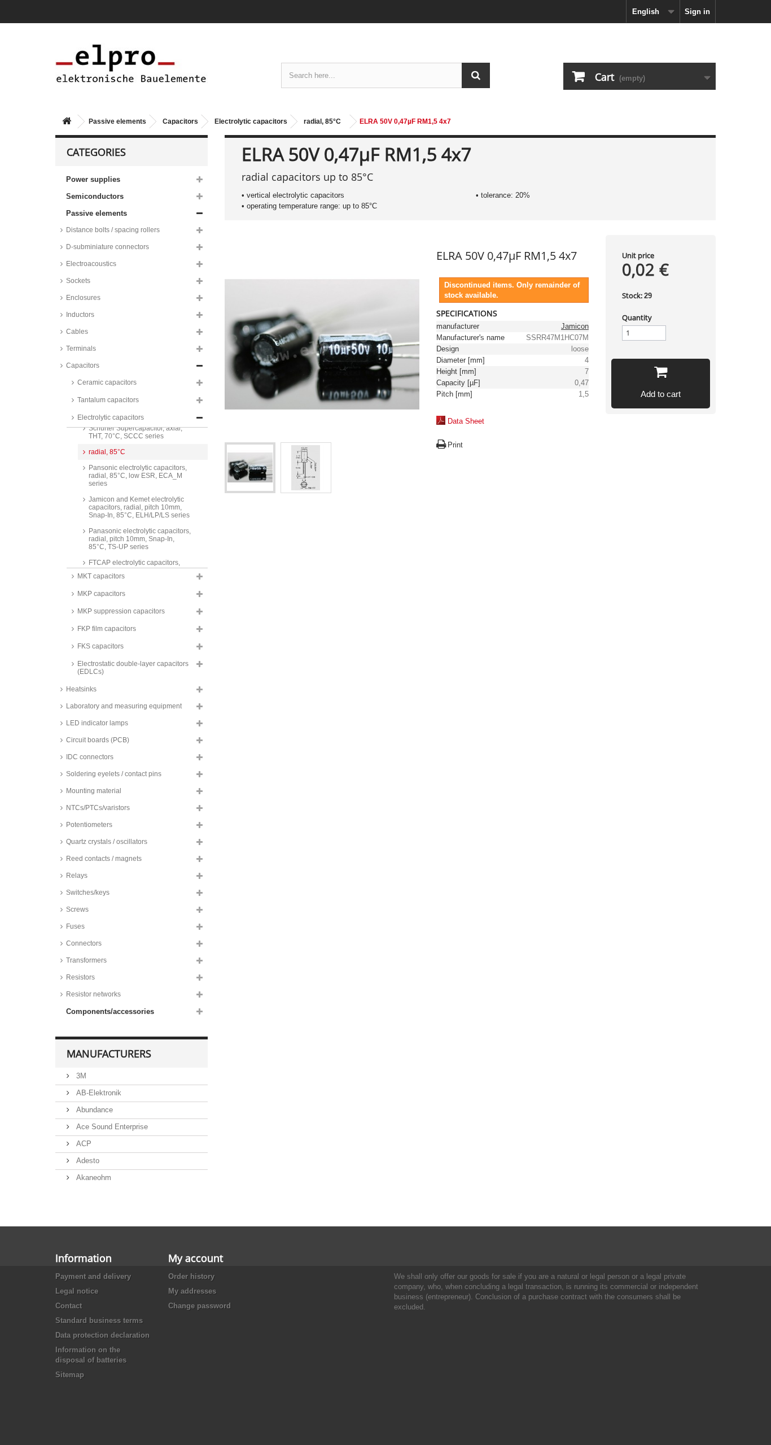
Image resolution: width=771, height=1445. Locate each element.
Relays (76, 876)
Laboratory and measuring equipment (124, 706)
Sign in (697, 11)
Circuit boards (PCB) (97, 740)
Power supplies (93, 179)
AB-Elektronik (97, 1093)
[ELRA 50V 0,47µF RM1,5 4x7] (250, 468)
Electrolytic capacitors (250, 121)
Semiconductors (95, 196)
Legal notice (76, 1291)
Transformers (86, 960)
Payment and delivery (93, 1276)
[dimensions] (306, 468)
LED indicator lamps (97, 723)
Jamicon (575, 326)
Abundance (93, 1109)
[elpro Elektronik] (159, 63)
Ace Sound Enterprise (111, 1126)
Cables (77, 332)
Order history (191, 1276)
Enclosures (83, 298)
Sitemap (69, 1374)
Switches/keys (87, 892)
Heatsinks (81, 689)
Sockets (78, 281)
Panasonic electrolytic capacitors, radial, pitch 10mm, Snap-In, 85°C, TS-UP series (140, 539)
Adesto (86, 1160)
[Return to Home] (66, 122)
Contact (68, 1306)
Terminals (81, 348)
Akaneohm (92, 1177)
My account (195, 1258)
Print (455, 445)
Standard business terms (99, 1320)
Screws (77, 909)
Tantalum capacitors (108, 400)
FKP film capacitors (106, 629)
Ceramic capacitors (107, 382)
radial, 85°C (322, 121)
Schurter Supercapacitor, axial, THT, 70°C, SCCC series (135, 432)
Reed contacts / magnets (104, 859)
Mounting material (93, 791)
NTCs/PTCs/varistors (98, 808)
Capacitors (180, 121)
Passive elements (117, 121)
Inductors (80, 315)
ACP (82, 1143)
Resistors (80, 977)
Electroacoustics (91, 264)
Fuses (75, 926)
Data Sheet (466, 421)
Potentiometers (89, 825)
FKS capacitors (100, 646)
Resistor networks (93, 994)
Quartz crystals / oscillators (106, 842)
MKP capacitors (101, 594)
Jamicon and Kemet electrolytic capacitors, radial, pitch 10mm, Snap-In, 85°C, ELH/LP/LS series (139, 507)
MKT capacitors (101, 576)
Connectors (84, 943)
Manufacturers (109, 1053)
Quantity (637, 317)
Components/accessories (110, 1011)
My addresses (192, 1291)
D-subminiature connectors (107, 247)
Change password (199, 1306)
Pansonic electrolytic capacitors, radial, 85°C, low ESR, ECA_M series (138, 476)
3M (80, 1076)
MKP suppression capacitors (121, 611)
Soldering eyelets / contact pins (113, 774)
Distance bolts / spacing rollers (113, 230)
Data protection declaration (102, 1335)
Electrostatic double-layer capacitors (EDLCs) (133, 668)
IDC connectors (89, 757)
